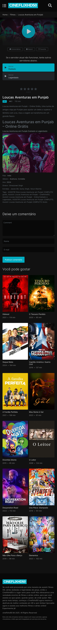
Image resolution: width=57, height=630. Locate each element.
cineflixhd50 (23, 5)
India (9, 176)
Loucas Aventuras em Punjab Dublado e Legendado (25, 131)
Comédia (21, 179)
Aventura (13, 179)
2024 (9, 182)
